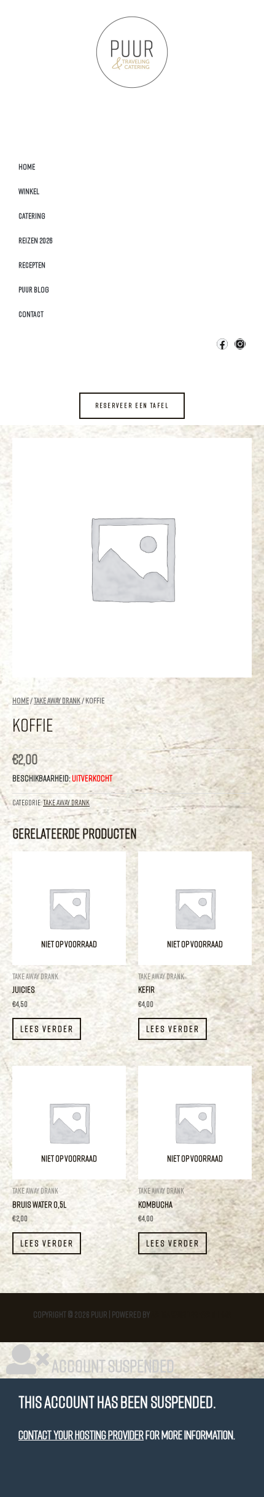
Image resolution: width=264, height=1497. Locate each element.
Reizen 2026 (35, 240)
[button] (132, 406)
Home (26, 166)
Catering (31, 216)
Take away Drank (57, 700)
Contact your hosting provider (81, 1435)
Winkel (28, 191)
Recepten (31, 265)
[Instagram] (240, 344)
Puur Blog (33, 289)
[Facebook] (222, 344)
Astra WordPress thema (191, 1314)
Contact (31, 314)
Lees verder (47, 1028)
